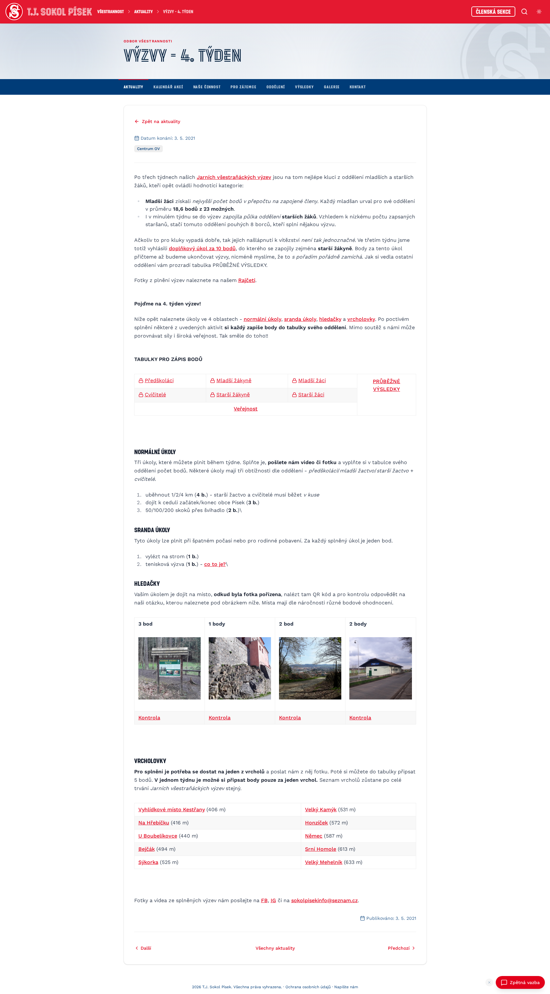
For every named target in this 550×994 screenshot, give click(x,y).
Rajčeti (246, 280)
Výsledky (304, 86)
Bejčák (146, 849)
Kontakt (357, 86)
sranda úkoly (300, 319)
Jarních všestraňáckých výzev (234, 177)
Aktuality (143, 11)
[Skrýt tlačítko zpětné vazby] (489, 982)
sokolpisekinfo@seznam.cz (324, 900)
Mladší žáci (312, 380)
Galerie (331, 86)
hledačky (330, 319)
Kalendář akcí (168, 86)
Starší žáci (311, 394)
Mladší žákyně (233, 380)
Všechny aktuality (275, 948)
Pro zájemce (243, 86)
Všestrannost (110, 11)
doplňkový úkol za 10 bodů (202, 248)
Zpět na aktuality (161, 121)
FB (264, 900)
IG (273, 900)
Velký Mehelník (323, 862)
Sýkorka (148, 862)
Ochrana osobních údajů (308, 987)
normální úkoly (262, 319)
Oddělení (275, 86)
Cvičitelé (155, 394)
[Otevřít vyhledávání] (524, 11)
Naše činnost (207, 86)
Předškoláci (159, 380)
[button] (169, 668)
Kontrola (149, 718)
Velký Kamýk (320, 809)
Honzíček (316, 823)
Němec (313, 836)
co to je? (215, 564)
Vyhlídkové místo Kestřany (171, 809)
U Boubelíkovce (157, 836)
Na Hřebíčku (153, 823)
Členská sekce (493, 11)
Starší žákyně (233, 394)
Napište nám (346, 987)
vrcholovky (361, 319)
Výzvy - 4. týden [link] (178, 11)
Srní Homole (320, 849)
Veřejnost (246, 409)
